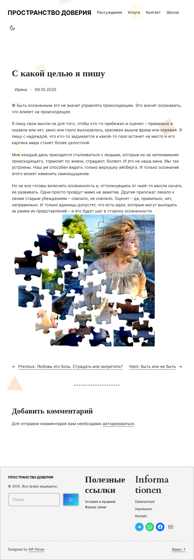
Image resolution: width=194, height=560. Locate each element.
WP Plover (36, 549)
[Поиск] (70, 499)
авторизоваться (118, 423)
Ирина (21, 89)
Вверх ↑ (179, 549)
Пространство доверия (49, 12)
